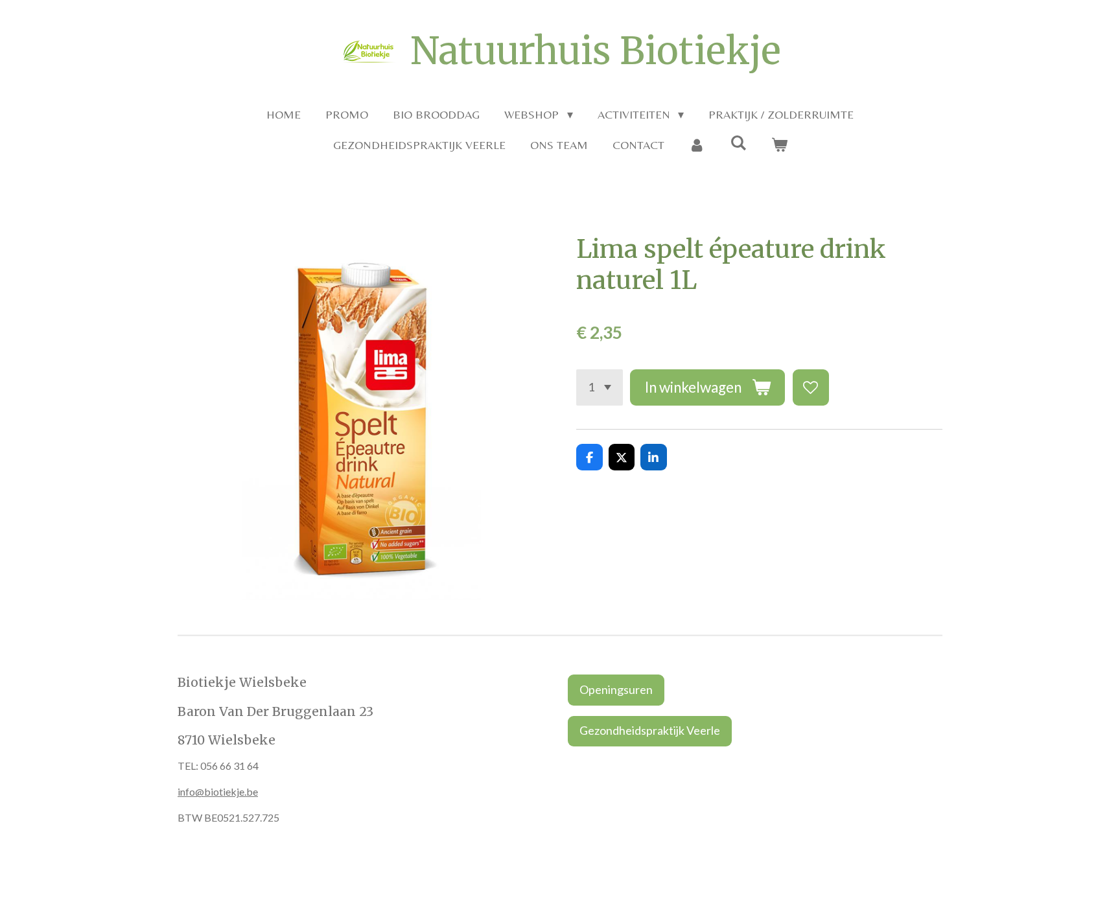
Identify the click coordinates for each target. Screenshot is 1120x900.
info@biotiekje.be (218, 791)
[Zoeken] (738, 143)
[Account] (697, 145)
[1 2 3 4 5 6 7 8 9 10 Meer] (599, 387)
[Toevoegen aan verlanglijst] (811, 387)
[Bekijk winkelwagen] (779, 145)
